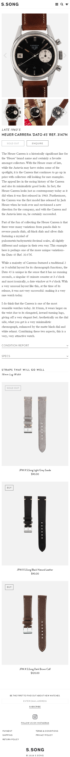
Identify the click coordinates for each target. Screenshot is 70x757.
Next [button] (65, 55)
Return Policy (11, 739)
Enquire (37, 143)
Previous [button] (5, 55)
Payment (7, 731)
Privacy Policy (44, 735)
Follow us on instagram (35, 723)
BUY (9, 488)
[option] (35, 55)
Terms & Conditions (47, 731)
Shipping (8, 735)
